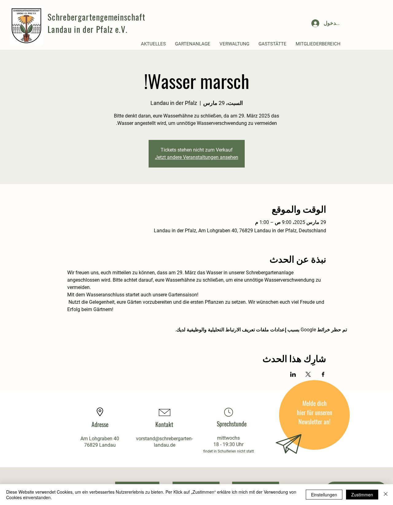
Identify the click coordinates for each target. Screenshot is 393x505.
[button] (153, 44)
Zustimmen (362, 495)
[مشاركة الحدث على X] (308, 374)
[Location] (228, 412)
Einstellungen (324, 495)
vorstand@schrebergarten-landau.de (164, 442)
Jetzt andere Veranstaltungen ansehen (196, 157)
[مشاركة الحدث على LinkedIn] (293, 374)
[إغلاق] (385, 494)
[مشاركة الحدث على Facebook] (323, 374)
